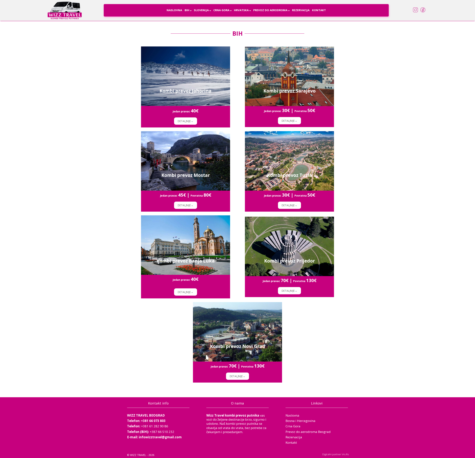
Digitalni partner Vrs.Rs (335, 454)
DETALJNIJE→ (185, 121)
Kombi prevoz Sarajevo (289, 91)
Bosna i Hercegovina (300, 421)
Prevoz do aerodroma (270, 10)
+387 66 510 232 (162, 432)
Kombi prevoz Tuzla (289, 175)
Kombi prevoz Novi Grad (237, 346)
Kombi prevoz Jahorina (186, 91)
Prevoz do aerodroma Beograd (308, 432)
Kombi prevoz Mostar (185, 175)
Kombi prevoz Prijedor (289, 261)
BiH (187, 10)
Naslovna (174, 10)
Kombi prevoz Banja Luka (186, 261)
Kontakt (319, 10)
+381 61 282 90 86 (154, 426)
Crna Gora (221, 10)
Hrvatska (241, 10)
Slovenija (201, 10)
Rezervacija (300, 10)
